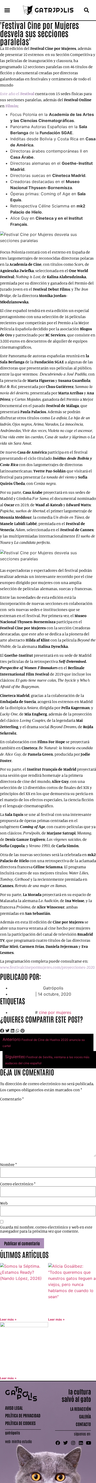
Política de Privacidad (22, 1415)
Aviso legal (14, 1407)
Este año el (17, 93)
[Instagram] (73, 1443)
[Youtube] (88, 1443)
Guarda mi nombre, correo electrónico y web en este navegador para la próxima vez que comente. (46, 1229)
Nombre (8, 1164)
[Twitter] (65, 1443)
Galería (85, 1416)
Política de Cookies (20, 1423)
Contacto (83, 1424)
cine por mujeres (55, 1012)
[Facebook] (58, 1443)
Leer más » (8, 1319)
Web (4, 1203)
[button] (7, 10)
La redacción (80, 1408)
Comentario (12, 1099)
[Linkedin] (81, 1443)
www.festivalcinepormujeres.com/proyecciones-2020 (47, 967)
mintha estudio (22, 1441)
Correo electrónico (17, 1184)
